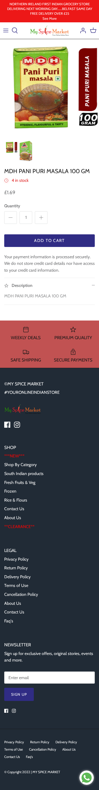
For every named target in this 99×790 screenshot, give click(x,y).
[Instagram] (17, 425)
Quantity (12, 205)
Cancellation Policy (21, 594)
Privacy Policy (16, 559)
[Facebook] (7, 425)
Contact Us (14, 508)
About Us (12, 517)
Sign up (19, 694)
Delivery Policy (17, 576)
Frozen (10, 491)
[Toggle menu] (6, 30)
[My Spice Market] (49, 30)
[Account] (81, 30)
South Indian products (24, 473)
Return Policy (16, 567)
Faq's (8, 620)
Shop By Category (20, 464)
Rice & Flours (15, 500)
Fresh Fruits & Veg (19, 482)
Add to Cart (49, 240)
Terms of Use (16, 585)
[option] (49, 88)
